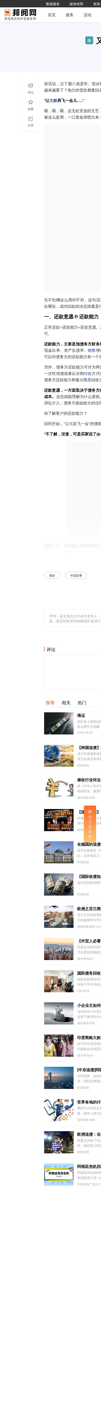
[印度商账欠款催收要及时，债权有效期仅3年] (59, 1046)
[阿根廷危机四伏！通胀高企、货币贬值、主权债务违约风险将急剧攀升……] (59, 1174)
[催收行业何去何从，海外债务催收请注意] (59, 788)
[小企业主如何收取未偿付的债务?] (59, 1013)
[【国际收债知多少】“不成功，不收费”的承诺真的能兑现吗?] (59, 884)
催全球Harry (85, 958)
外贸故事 (76, 575)
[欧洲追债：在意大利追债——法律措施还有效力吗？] (59, 1142)
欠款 (53, 100)
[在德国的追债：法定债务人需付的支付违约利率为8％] (59, 852)
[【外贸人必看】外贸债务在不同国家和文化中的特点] (59, 949)
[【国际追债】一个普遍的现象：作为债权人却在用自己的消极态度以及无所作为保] (59, 820)
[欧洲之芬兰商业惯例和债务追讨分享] (59, 917)
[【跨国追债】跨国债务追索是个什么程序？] (59, 756)
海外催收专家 (86, 797)
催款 (52, 575)
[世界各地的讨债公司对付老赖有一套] (59, 1110)
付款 (88, 373)
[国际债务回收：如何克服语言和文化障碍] (59, 981)
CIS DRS (83, 990)
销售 (92, 350)
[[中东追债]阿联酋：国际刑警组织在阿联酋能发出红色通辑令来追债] (59, 1078)
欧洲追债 (83, 765)
